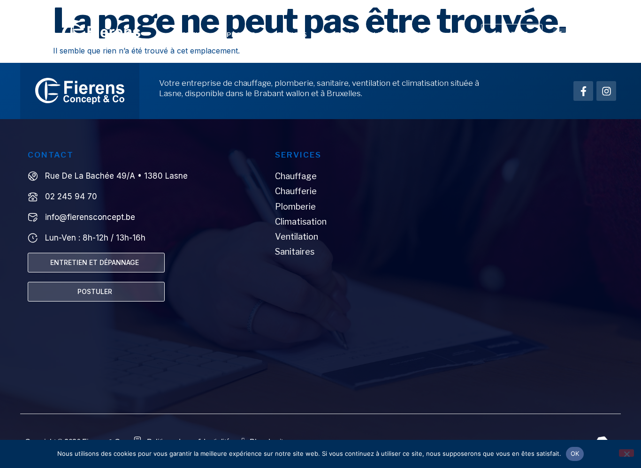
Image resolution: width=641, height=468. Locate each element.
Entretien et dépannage (384, 34)
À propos (238, 34)
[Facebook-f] (559, 34)
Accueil (187, 34)
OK (575, 453)
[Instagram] (576, 34)
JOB (455, 34)
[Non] (626, 453)
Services (290, 34)
